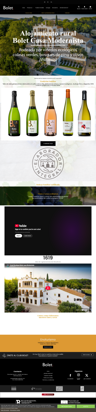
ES (47, 2)
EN (44, 2)
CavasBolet (70, 378)
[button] (30, 7)
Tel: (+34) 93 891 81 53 (17, 380)
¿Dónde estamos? (48, 373)
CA (51, 2)
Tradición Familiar (48, 375)
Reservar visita (29, 12)
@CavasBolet (87, 378)
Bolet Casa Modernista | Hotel (48, 12)
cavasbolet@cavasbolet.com (17, 378)
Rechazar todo (66, 406)
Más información (5, 410)
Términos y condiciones (48, 380)
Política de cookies (48, 377)
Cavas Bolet (78, 379)
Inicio (48, 371)
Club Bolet (67, 12)
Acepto (85, 406)
